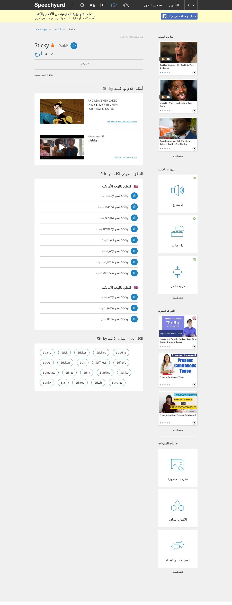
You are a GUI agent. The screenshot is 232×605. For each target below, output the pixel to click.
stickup (65, 362)
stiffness (100, 362)
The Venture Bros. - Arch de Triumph (122, 121)
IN (89, 104)
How (92, 136)
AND (91, 100)
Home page (40, 29)
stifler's (121, 362)
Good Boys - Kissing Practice (125, 157)
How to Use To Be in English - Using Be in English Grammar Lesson (178, 340)
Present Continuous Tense (172, 377)
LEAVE (98, 100)
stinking (105, 372)
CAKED (113, 100)
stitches (117, 382)
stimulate (49, 372)
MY (93, 104)
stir (63, 382)
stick (64, 352)
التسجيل (173, 5)
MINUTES (108, 109)
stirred (80, 382)
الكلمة (58, 29)
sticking (121, 352)
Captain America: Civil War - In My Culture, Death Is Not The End (175, 142)
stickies (101, 352)
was (98, 136)
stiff (82, 362)
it (102, 136)
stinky (47, 382)
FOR (90, 109)
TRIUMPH (112, 104)
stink (87, 372)
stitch (98, 382)
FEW (98, 109)
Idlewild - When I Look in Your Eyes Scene (176, 104)
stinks (124, 372)
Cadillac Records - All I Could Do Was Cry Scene (176, 66)
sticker (82, 352)
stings (69, 372)
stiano (47, 352)
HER (105, 100)
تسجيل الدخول (152, 5)
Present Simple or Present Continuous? (178, 415)
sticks (46, 362)
